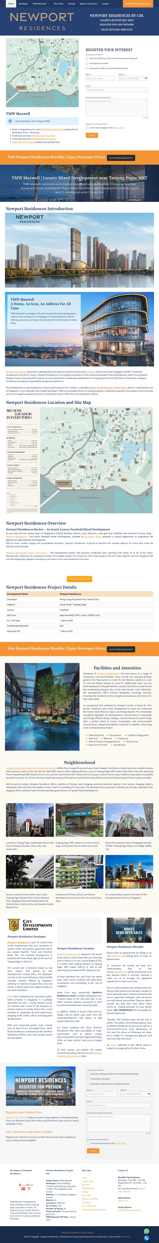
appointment (121, 971)
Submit (92, 135)
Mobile (122, 74)
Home (11, 3)
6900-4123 (123, 1200)
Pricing (71, 3)
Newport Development (108, 673)
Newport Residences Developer (26, 936)
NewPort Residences (67, 954)
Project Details (88, 1188)
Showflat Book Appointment (94, 1209)
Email (88, 86)
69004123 (117, 955)
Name (88, 74)
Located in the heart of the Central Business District (31, 768)
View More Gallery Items (79, 579)
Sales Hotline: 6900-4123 (116, 29)
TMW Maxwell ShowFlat (52, 129)
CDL (9, 996)
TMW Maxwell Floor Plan (43, 135)
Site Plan (85, 1184)
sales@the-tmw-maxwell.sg (129, 1210)
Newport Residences (16, 371)
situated (91, 371)
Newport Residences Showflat (125, 947)
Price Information (89, 1206)
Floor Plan (58, 3)
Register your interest (16, 1117)
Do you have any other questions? (98, 97)
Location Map (88, 1181)
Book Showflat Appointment (138, 3)
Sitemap (64, 1232)
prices (113, 1045)
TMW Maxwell (39, 3)
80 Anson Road (93, 536)
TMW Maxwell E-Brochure (43, 138)
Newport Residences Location (75, 948)
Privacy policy (87, 1232)
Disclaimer (74, 1232)
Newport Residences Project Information (26, 552)
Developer (23, 3)
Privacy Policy (119, 128)
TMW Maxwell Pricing (22, 142)
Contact (105, 3)
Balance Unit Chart (88, 3)
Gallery (85, 1191)
